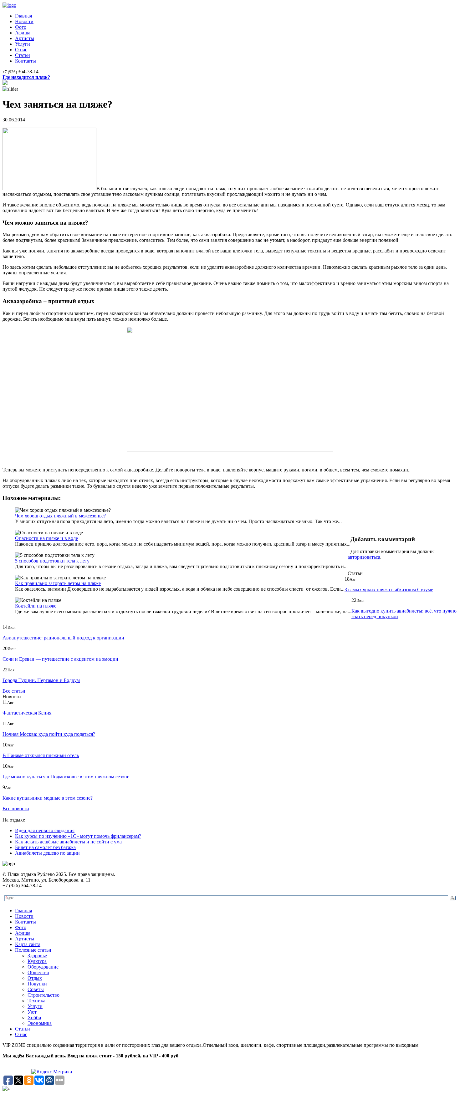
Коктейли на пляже (35, 605)
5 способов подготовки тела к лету (52, 560)
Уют (32, 1012)
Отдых (35, 978)
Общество (38, 972)
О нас (21, 49)
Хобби (34, 1017)
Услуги (22, 44)
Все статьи (14, 691)
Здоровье (37, 955)
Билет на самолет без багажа (45, 847)
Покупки (37, 983)
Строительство (43, 995)
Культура (37, 961)
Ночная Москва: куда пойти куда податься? (49, 734)
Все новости (16, 808)
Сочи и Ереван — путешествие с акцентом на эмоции (60, 659)
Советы (36, 989)
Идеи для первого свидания (44, 830)
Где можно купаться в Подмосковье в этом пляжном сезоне (66, 776)
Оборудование (43, 966)
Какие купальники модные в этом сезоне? (48, 798)
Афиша (22, 32)
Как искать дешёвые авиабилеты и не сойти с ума (68, 841)
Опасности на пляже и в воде (46, 538)
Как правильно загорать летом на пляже (58, 583)
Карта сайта (27, 944)
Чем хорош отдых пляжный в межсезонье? (60, 515)
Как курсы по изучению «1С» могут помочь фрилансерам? (78, 836)
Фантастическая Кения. (28, 712)
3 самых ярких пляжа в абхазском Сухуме (389, 589)
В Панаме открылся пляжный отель (41, 755)
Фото (20, 27)
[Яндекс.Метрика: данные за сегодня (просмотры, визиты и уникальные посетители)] (51, 1072)
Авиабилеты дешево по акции (47, 853)
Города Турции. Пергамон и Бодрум (41, 680)
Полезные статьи (33, 950)
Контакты (25, 61)
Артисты (24, 38)
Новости (24, 21)
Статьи (22, 55)
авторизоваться (364, 557)
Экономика (40, 1023)
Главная (23, 15)
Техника (36, 1000)
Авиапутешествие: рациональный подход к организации (63, 637)
